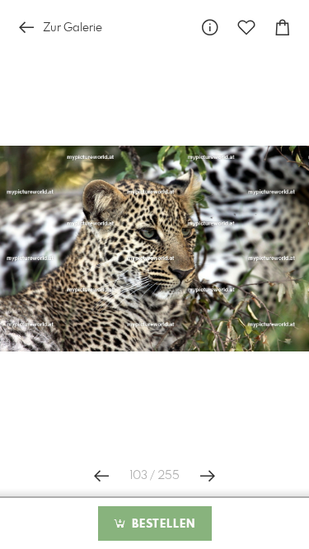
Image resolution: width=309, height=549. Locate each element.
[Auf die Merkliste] (246, 27)
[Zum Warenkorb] (283, 27)
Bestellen (161, 524)
